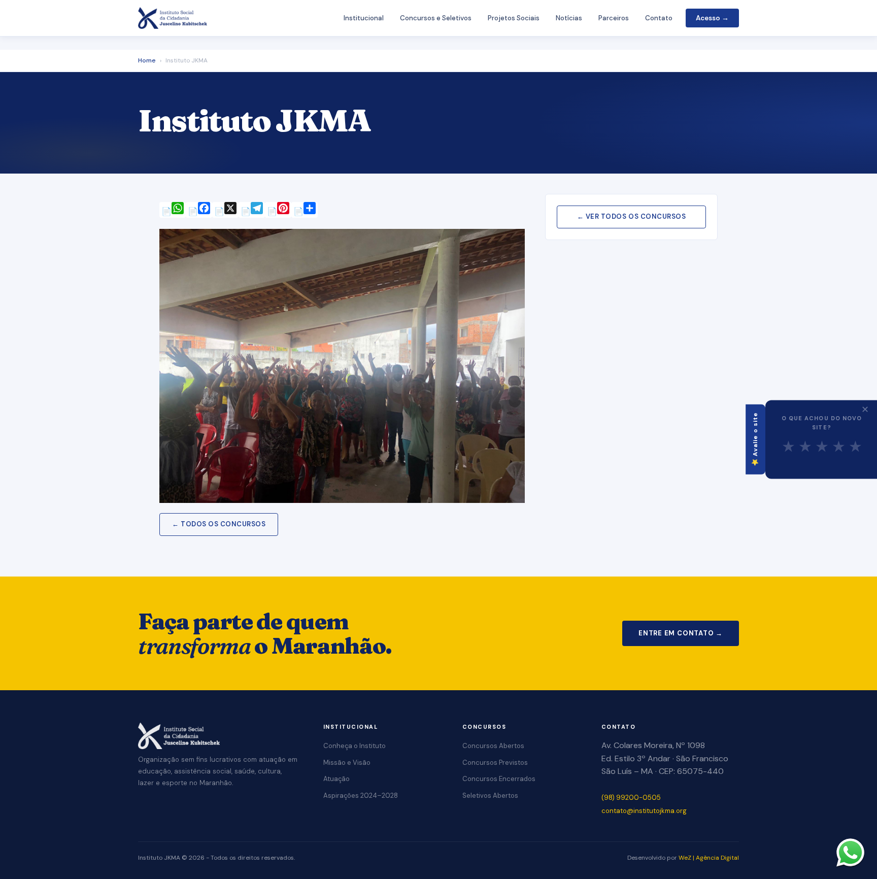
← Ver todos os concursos (631, 216)
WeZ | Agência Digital (709, 858)
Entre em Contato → (680, 633)
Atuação (336, 778)
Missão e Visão (346, 762)
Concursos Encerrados (498, 778)
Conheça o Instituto (354, 745)
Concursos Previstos (495, 762)
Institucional (364, 18)
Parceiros (613, 18)
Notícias (569, 18)
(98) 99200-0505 (631, 797)
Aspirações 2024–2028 (360, 795)
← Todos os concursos (218, 524)
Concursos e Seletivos (435, 18)
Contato (658, 18)
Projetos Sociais (513, 18)
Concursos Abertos (493, 745)
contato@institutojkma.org (644, 810)
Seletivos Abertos (490, 795)
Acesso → (712, 18)
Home (147, 60)
